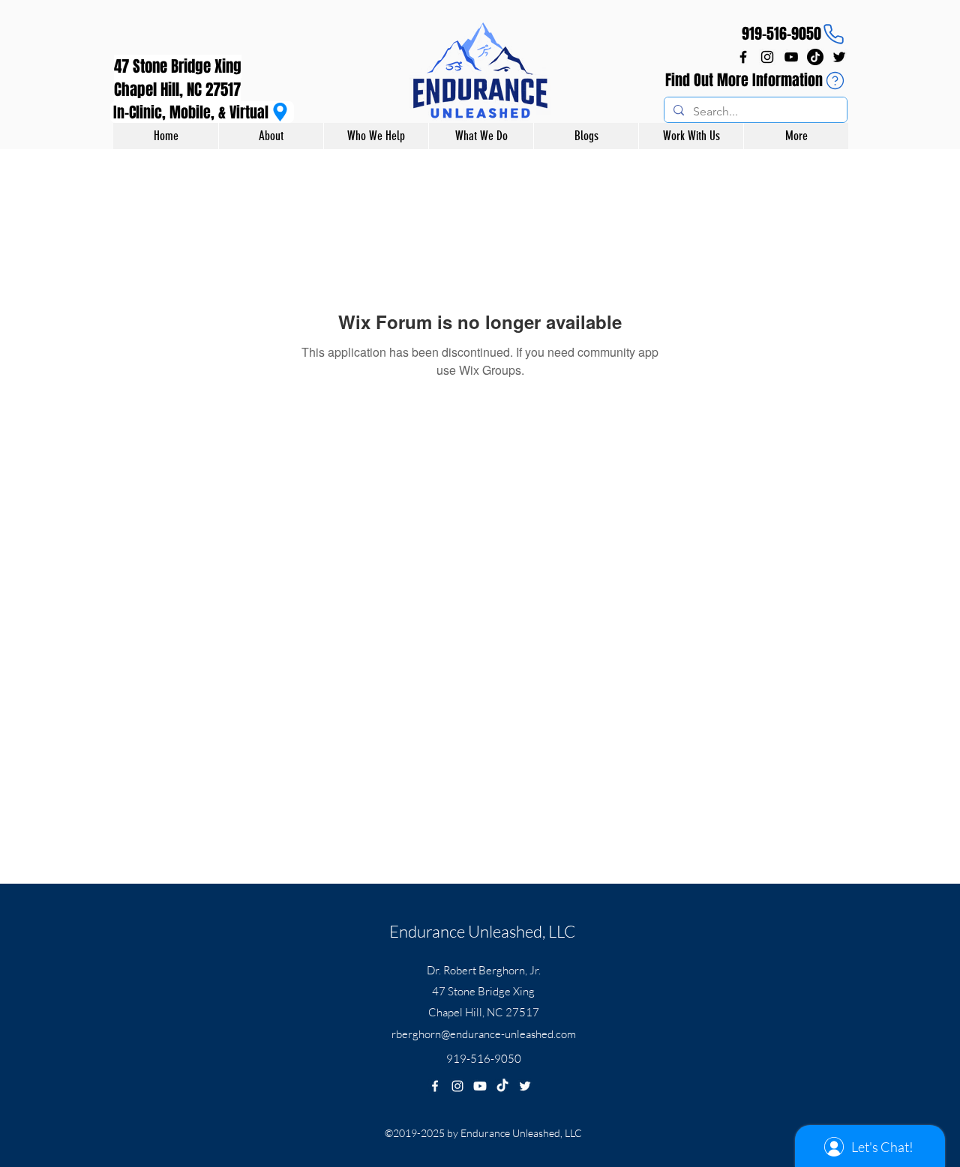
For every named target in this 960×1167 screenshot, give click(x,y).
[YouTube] (791, 57)
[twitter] (839, 57)
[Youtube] (480, 1086)
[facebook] (743, 57)
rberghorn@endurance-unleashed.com (484, 1034)
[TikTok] (815, 57)
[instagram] (767, 57)
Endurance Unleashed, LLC (482, 931)
